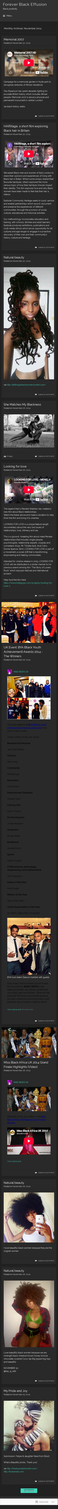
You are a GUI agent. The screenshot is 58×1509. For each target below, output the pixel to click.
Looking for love (15, 466)
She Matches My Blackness (22, 404)
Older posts (29, 1491)
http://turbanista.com (14, 1471)
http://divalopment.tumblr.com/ (22, 1468)
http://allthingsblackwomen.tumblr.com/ (26, 385)
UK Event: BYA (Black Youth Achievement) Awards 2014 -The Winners (23, 652)
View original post (14, 1009)
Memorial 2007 (14, 39)
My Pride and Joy (15, 1391)
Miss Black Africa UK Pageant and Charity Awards (26, 1119)
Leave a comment (46, 116)
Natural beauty (14, 257)
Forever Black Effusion (25, 4)
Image (9, 456)
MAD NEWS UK (21, 671)
